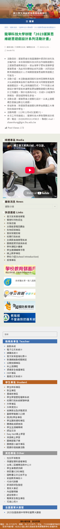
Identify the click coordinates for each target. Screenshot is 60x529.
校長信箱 (11, 223)
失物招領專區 (13, 229)
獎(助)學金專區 (14, 417)
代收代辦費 (12, 481)
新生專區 (11, 390)
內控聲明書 (12, 491)
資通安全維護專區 (16, 369)
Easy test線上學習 (16, 434)
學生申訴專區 (13, 387)
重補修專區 (12, 393)
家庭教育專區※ (14, 478)
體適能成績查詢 (14, 423)
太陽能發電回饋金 (16, 226)
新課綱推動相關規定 (17, 359)
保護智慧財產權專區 (17, 461)
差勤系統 (11, 346)
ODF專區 (11, 373)
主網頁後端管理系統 (17, 239)
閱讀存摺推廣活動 (16, 447)
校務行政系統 (13, 236)
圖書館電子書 (13, 440)
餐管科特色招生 (14, 219)
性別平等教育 (13, 458)
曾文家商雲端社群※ (17, 356)
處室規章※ (12, 494)
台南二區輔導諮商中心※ (19, 464)
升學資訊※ (12, 407)
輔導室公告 (31, 47)
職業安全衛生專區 (16, 498)
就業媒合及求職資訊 (17, 410)
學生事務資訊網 (14, 468)
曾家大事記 (12, 488)
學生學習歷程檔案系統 (18, 397)
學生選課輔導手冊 (16, 250)
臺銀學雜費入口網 (16, 413)
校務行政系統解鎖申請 (18, 400)
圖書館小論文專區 (16, 444)
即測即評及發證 (14, 484)
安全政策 (36, 521)
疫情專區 (11, 260)
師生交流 (11, 430)
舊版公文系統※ (14, 376)
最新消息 (10, 47)
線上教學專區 (13, 253)
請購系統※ (12, 352)
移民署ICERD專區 (15, 471)
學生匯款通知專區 (16, 420)
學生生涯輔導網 (14, 427)
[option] (30, 170)
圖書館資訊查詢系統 (17, 243)
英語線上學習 (13, 437)
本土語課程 (12, 366)
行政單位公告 (20, 47)
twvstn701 (11, 50)
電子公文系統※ (14, 349)
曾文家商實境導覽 (16, 216)
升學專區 (11, 403)
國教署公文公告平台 (17, 474)
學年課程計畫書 (14, 246)
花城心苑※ (12, 501)
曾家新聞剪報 (13, 233)
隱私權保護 (25, 521)
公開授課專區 (13, 363)
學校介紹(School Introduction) (23, 256)
